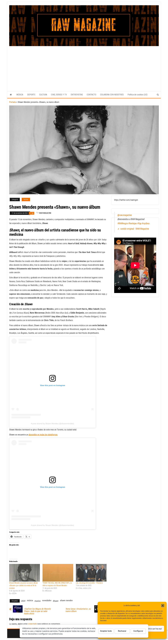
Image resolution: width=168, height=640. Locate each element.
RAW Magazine (45, 213)
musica (37, 601)
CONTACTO (91, 94)
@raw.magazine (124, 215)
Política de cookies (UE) (137, 94)
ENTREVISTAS (77, 94)
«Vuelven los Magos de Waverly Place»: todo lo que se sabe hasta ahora (37, 611)
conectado (32, 624)
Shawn (55, 601)
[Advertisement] (84, 65)
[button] (162, 605)
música (30, 600)
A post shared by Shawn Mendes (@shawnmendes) (52, 424)
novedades (46, 600)
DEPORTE (31, 94)
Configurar (138, 631)
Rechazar (122, 631)
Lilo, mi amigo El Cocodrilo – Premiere (89, 583)
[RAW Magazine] (10, 94)
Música (26, 199)
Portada (12, 102)
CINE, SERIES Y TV (59, 94)
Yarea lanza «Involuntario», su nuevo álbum (78, 610)
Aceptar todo (106, 631)
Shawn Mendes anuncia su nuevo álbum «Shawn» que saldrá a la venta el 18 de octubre (23, 585)
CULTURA (43, 94)
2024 (23, 601)
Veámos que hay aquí (154, 629)
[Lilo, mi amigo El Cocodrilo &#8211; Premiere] (91, 573)
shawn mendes (66, 600)
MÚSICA (19, 94)
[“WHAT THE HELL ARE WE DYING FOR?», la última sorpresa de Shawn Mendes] (58, 573)
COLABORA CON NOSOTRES (112, 94)
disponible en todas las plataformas (43, 434)
